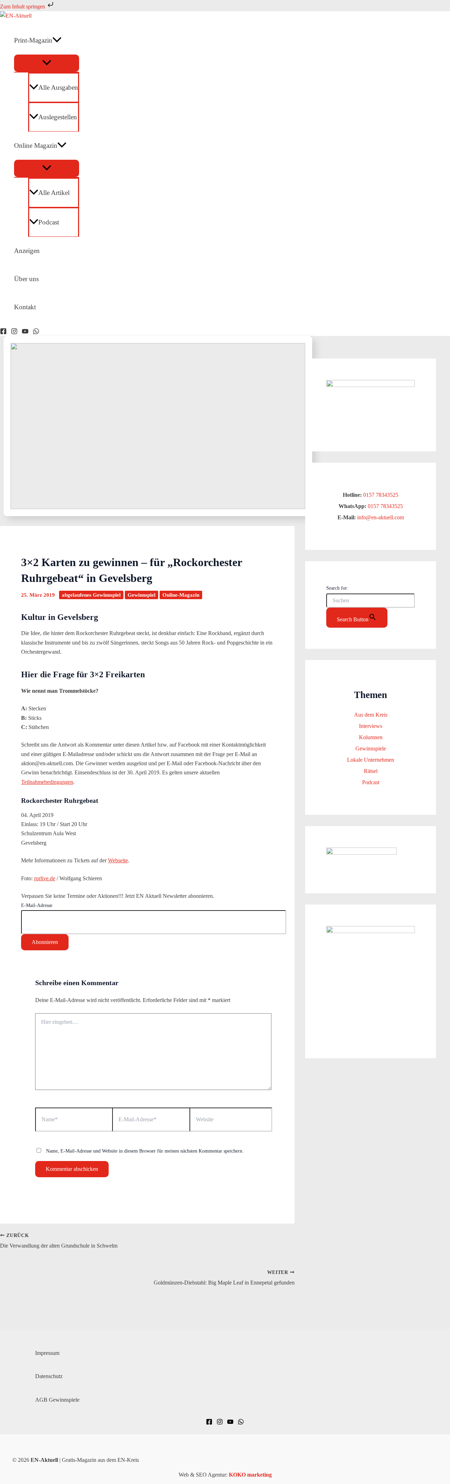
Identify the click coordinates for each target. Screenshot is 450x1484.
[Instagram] (14, 333)
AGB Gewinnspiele (57, 1400)
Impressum (47, 1353)
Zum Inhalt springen (23, 6)
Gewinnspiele (370, 748)
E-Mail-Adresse (36, 905)
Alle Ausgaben (58, 87)
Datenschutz (49, 1376)
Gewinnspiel (141, 595)
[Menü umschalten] (46, 63)
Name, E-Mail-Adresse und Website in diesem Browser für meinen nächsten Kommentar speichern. (145, 1151)
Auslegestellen (57, 117)
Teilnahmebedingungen (47, 782)
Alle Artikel (54, 192)
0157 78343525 (380, 495)
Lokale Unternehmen (370, 760)
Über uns (26, 279)
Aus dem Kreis (370, 715)
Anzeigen (27, 250)
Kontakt (25, 307)
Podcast (48, 222)
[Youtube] (25, 333)
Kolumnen (370, 737)
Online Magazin (35, 145)
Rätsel (371, 771)
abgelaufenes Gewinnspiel (91, 595)
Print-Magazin (33, 40)
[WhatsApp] (36, 333)
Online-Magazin (180, 595)
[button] (57, 40)
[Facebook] (3, 333)
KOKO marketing (250, 1475)
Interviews (370, 726)
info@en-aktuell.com (380, 517)
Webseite (118, 860)
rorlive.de (44, 878)
